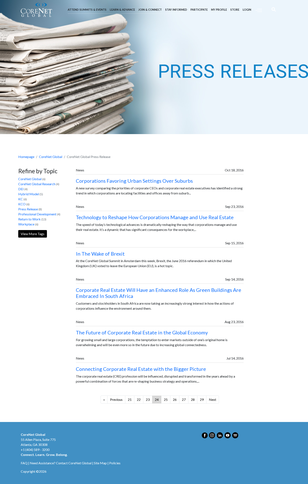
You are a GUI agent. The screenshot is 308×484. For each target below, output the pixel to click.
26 (175, 399)
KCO (22, 204)
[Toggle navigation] (259, 10)
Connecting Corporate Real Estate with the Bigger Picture (141, 369)
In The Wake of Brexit (100, 254)
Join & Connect (150, 9)
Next (212, 399)
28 (193, 399)
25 (166, 399)
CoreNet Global (50, 157)
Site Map (100, 463)
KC (20, 199)
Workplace (26, 224)
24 (157, 399)
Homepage (26, 157)
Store (234, 9)
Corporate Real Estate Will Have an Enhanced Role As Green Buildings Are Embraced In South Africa (158, 293)
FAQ (24, 463)
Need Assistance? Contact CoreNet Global (61, 463)
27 (184, 399)
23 (148, 399)
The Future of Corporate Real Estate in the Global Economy (142, 332)
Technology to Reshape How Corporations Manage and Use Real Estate (155, 217)
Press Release (28, 209)
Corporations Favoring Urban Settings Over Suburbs (134, 181)
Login (247, 9)
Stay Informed (176, 9)
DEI (21, 189)
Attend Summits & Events (87, 9)
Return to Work (29, 219)
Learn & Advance (122, 9)
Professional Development (37, 214)
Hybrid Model (28, 194)
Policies (114, 463)
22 (139, 399)
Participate (199, 9)
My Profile (219, 9)
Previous (116, 399)
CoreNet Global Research (36, 184)
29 (202, 399)
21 (130, 399)
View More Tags (32, 234)
